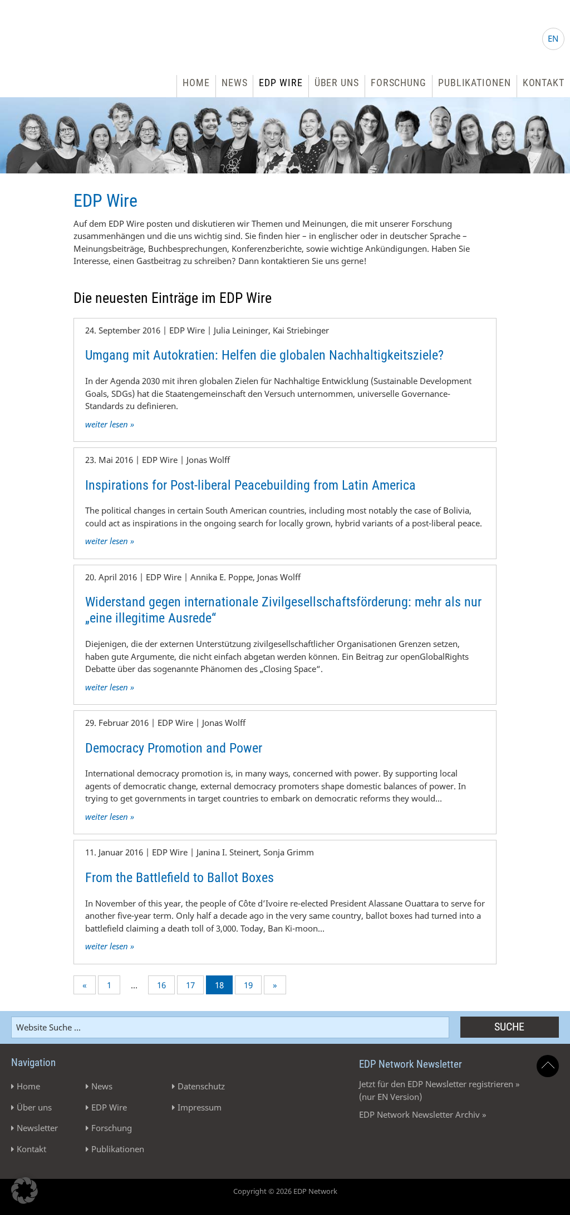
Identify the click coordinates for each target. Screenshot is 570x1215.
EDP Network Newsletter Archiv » (423, 1114)
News (235, 82)
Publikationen (474, 82)
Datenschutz (201, 1086)
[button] (24, 1190)
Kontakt (543, 82)
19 (248, 984)
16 (161, 984)
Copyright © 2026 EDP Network (285, 1191)
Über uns (337, 82)
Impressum (200, 1107)
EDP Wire (280, 82)
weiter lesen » (109, 424)
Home (196, 82)
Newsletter (37, 1127)
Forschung (398, 82)
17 (190, 984)
